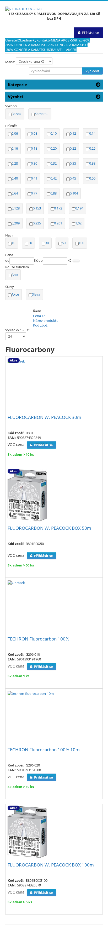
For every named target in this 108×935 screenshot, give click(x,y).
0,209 (16, 223)
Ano (15, 274)
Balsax (16, 113)
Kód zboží (40, 325)
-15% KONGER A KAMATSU (25, 45)
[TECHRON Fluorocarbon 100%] (16, 582)
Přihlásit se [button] (90, 32)
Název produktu (45, 320)
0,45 (73, 178)
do (41, 260)
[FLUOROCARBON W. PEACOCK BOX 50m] (27, 495)
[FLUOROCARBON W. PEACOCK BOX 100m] (27, 831)
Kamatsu (41, 113)
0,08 (34, 133)
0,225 (37, 223)
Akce (15, 294)
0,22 (73, 148)
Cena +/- (39, 315)
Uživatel (11, 40)
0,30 (34, 163)
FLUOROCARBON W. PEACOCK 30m (44, 417)
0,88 (53, 193)
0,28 (15, 163)
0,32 (53, 163)
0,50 (92, 178)
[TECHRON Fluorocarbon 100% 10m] (31, 693)
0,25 (92, 148)
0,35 (73, 163)
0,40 (15, 178)
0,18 (34, 148)
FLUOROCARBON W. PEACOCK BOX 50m (49, 528)
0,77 (34, 193)
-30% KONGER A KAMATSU (25, 49)
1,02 (78, 223)
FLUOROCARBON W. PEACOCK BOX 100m (51, 865)
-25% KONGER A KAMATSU (67, 45)
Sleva (36, 294)
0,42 (53, 178)
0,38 (92, 163)
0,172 (58, 208)
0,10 (53, 133)
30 (47, 242)
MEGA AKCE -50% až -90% (70, 40)
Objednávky (27, 40)
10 (13, 242)
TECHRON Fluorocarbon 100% (38, 639)
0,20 (53, 148)
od (7, 260)
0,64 (15, 193)
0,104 (74, 193)
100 (81, 242)
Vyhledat (92, 71)
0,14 (92, 133)
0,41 (34, 178)
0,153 (37, 208)
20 (30, 242)
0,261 (58, 223)
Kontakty (43, 40)
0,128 (16, 208)
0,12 (73, 133)
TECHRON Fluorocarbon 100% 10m (44, 750)
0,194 (79, 208)
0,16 (15, 148)
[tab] (54, 106)
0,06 (15, 133)
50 (64, 242)
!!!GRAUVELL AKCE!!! (61, 49)
